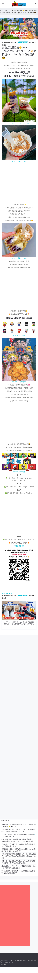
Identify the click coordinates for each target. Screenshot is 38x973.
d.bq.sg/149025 (23, 42)
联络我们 (3, 964)
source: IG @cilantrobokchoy (19, 123)
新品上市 (7, 10)
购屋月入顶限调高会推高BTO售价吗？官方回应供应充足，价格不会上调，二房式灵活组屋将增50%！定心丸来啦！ (19, 856)
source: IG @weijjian (19, 382)
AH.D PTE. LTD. (15, 960)
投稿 (3, 593)
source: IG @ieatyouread (19, 161)
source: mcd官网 (19, 335)
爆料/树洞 (9, 593)
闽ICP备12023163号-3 (6, 962)
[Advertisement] (19, 183)
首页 (1, 10)
